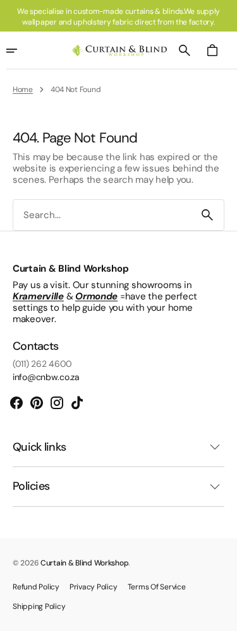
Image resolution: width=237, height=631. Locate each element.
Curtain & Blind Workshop (84, 563)
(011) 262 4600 (42, 364)
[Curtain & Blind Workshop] (119, 50)
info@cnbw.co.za (46, 377)
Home (23, 89)
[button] (184, 50)
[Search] (207, 215)
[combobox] (102, 215)
